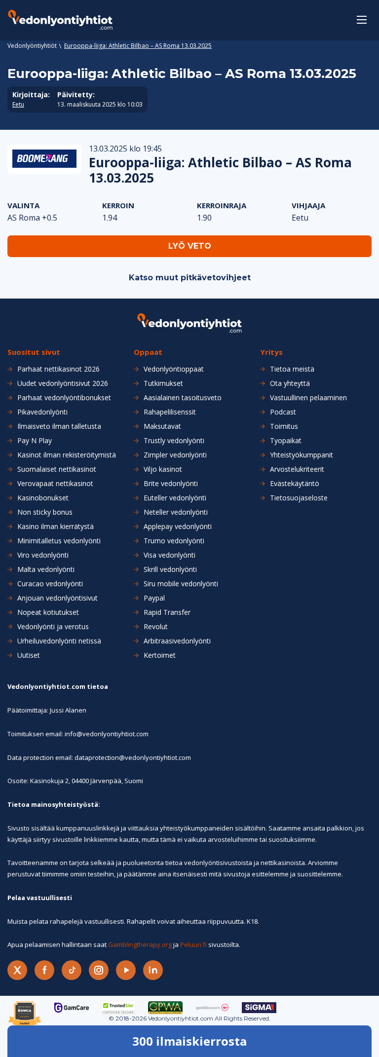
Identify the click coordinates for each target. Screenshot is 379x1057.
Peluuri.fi (193, 944)
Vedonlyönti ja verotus (53, 626)
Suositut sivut (33, 352)
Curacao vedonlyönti (50, 583)
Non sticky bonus (45, 512)
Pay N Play (34, 440)
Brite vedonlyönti (171, 483)
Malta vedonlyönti (46, 569)
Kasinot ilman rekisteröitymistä (66, 455)
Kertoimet (160, 655)
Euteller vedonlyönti (175, 497)
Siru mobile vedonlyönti (181, 583)
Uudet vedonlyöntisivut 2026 (62, 383)
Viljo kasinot (163, 469)
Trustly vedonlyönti (174, 440)
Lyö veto (189, 246)
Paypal (154, 598)
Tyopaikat (286, 440)
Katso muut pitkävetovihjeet (190, 277)
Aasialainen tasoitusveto (183, 397)
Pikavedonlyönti (42, 412)
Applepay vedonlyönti (178, 526)
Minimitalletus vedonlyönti (59, 540)
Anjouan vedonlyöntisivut (57, 598)
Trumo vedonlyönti (174, 540)
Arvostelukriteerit (297, 469)
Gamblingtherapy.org (140, 944)
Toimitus (284, 426)
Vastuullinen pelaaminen (308, 397)
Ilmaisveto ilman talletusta (59, 426)
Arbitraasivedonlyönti (177, 641)
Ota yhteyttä (290, 383)
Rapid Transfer (167, 612)
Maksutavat (162, 426)
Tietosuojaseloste (299, 497)
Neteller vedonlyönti (176, 512)
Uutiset (28, 655)
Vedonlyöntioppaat (174, 369)
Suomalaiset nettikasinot (56, 469)
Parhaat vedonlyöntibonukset (64, 397)
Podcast (283, 412)
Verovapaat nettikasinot (55, 483)
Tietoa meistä (292, 369)
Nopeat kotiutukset (48, 612)
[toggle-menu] (362, 20)
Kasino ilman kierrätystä (55, 526)
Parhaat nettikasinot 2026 (58, 369)
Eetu (18, 105)
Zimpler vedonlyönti (175, 455)
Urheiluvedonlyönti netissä (59, 641)
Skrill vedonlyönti (170, 569)
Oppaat (148, 352)
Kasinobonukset (43, 497)
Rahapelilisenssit (170, 412)
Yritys (271, 352)
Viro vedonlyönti (43, 555)
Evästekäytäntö (294, 483)
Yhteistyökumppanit (301, 455)
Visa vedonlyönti (169, 555)
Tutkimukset (163, 383)
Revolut (156, 626)
